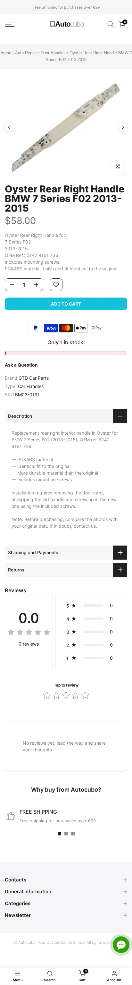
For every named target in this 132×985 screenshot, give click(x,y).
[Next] (122, 127)
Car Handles (31, 386)
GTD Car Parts (34, 378)
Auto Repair (26, 52)
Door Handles (54, 52)
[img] (29, 633)
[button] (91, 605)
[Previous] (9, 127)
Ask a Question (21, 365)
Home (5, 52)
